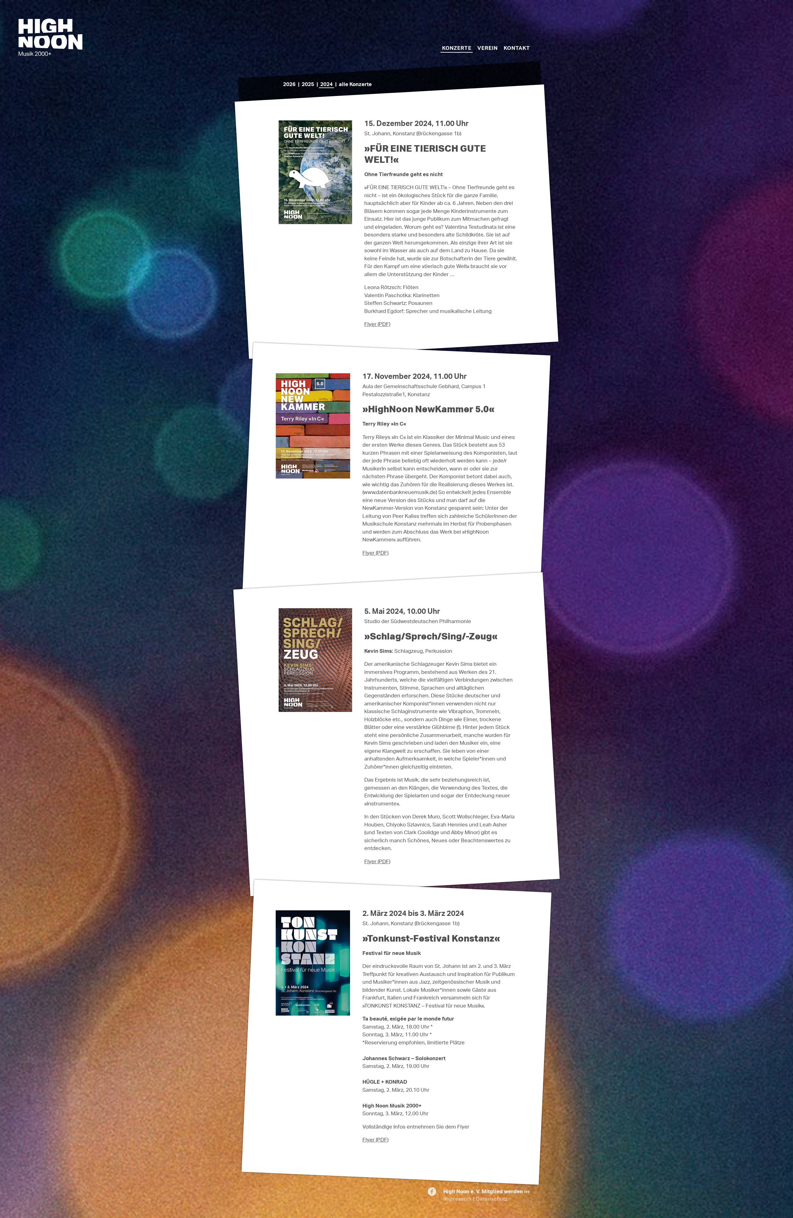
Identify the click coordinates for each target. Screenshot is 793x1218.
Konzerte (456, 48)
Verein (487, 48)
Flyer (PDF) (377, 324)
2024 (326, 84)
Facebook (432, 1193)
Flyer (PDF (374, 1139)
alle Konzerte (355, 84)
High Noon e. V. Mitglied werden (483, 1191)
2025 (308, 84)
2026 (289, 84)
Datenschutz (492, 1198)
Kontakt (517, 48)
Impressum (457, 1198)
